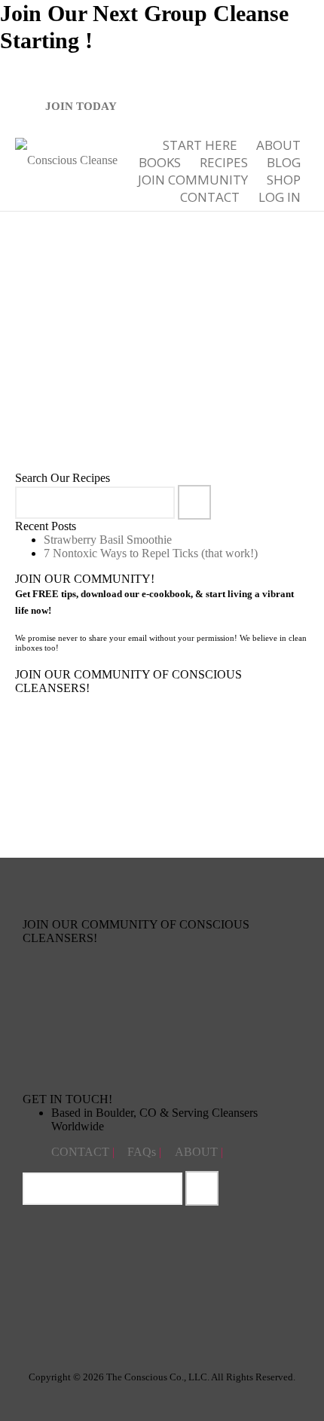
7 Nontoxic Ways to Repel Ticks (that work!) (151, 553)
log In (279, 197)
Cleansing (211, 394)
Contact (210, 197)
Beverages (169, 394)
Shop (284, 179)
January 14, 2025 (89, 394)
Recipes (224, 162)
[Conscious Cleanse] (66, 158)
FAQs (143, 1151)
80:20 (134, 394)
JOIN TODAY (81, 106)
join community (193, 179)
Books (160, 162)
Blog (284, 162)
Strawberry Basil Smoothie (108, 539)
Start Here (200, 145)
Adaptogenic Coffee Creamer (117, 359)
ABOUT (278, 145)
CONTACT (81, 1151)
